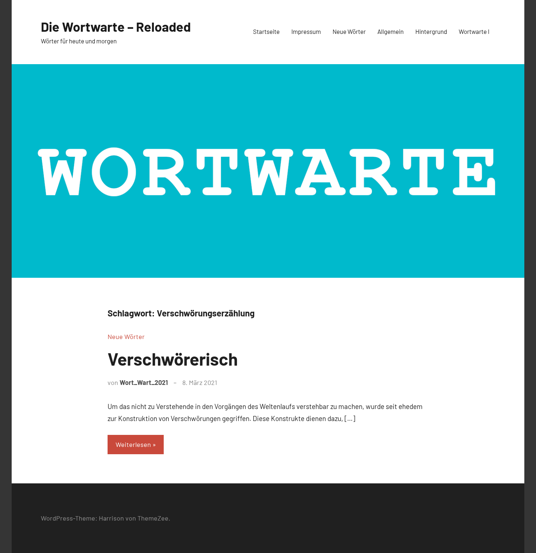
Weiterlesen (133, 444)
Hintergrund (431, 31)
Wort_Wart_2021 (144, 382)
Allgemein (390, 31)
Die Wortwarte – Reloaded (116, 26)
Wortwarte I (474, 31)
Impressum (306, 31)
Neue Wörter (349, 31)
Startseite (266, 31)
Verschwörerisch (173, 358)
